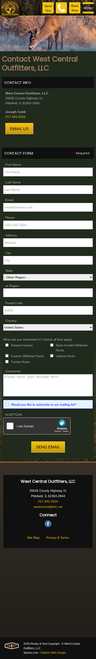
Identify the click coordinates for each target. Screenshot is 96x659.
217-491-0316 (15, 117)
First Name (12, 165)
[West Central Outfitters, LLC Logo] (10, 9)
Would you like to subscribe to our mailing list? (43, 404)
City (8, 253)
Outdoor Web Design (53, 652)
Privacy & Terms (57, 537)
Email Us (19, 129)
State (9, 270)
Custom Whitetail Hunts (27, 356)
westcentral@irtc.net (48, 507)
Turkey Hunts (20, 362)
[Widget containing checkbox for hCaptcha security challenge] (37, 425)
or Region (12, 286)
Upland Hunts (65, 356)
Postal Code (14, 303)
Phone (9, 218)
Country (11, 320)
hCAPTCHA (12, 415)
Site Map (33, 537)
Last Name (12, 182)
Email (8, 200)
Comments (12, 371)
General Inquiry (22, 345)
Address (11, 235)
